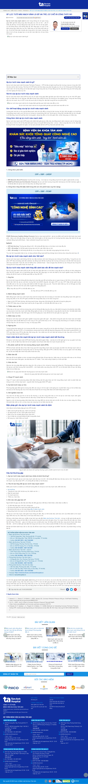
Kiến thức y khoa (16, 10)
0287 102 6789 (28, 548)
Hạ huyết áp (11, 489)
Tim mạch (26, 10)
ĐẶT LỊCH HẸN (65, 28)
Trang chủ (6, 10)
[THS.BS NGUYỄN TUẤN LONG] (55, 26)
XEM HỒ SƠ (74, 28)
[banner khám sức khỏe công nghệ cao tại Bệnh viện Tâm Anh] (43, 147)
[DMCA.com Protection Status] (66, 781)
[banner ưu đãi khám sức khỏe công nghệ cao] (43, 212)
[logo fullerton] (44, 689)
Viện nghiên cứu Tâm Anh (37, 704)
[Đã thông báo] (75, 781)
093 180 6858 (19, 548)
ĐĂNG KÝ (69, 674)
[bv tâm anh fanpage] (46, 781)
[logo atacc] (60, 689)
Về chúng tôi (34, 699)
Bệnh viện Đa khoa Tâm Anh (72, 17)
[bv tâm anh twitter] (54, 781)
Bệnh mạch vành (21, 617)
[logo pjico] (11, 689)
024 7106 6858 (29, 540)
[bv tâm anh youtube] (50, 781)
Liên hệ (51, 699)
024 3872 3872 (19, 540)
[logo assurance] (77, 689)
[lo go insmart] (28, 689)
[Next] (84, 635)
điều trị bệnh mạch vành (37, 509)
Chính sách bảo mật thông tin (57, 701)
